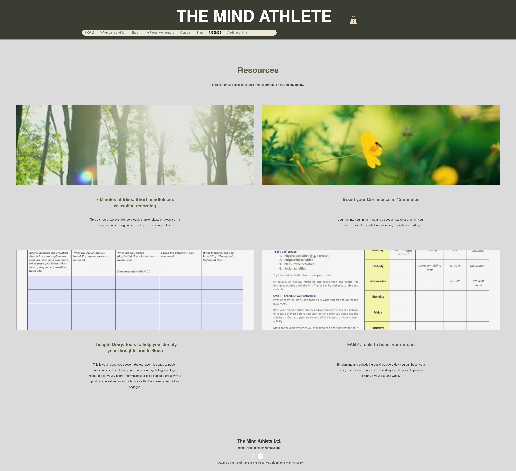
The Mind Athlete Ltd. (259, 441)
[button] (353, 20)
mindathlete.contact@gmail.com (258, 447)
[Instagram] (260, 456)
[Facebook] (253, 456)
